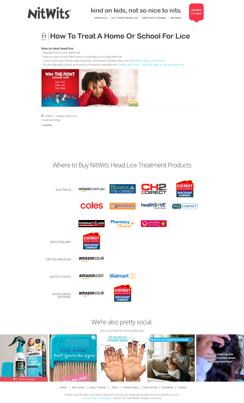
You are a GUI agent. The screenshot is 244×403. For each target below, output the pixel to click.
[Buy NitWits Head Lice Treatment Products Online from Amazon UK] (92, 258)
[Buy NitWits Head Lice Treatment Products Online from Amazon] (92, 276)
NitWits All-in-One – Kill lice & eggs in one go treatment (151, 64)
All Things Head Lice (124, 18)
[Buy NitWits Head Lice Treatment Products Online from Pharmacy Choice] (123, 223)
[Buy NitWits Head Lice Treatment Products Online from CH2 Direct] (154, 189)
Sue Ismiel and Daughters (99, 398)
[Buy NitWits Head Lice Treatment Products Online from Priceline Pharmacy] (154, 223)
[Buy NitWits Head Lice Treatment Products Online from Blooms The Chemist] (123, 189)
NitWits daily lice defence (149, 60)
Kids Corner (78, 387)
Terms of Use (150, 387)
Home (63, 387)
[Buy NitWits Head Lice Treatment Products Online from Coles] (92, 206)
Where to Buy (196, 12)
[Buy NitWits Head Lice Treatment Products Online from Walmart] (123, 276)
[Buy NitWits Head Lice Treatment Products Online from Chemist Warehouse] (185, 189)
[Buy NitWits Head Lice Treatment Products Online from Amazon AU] (92, 189)
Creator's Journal (154, 18)
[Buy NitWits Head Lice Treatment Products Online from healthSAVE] (154, 206)
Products (100, 18)
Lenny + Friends (97, 387)
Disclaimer (167, 387)
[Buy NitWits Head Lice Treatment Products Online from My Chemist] (185, 206)
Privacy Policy (130, 387)
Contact (182, 387)
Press (115, 387)
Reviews (176, 18)
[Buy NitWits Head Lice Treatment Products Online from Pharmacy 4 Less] (92, 223)
